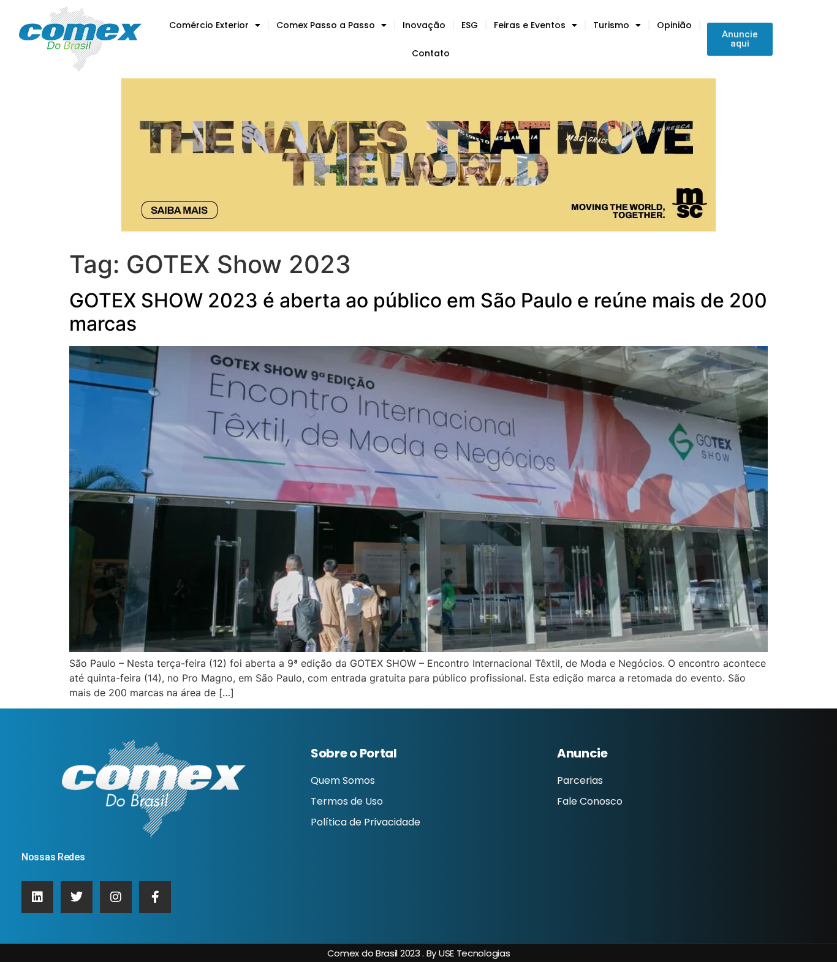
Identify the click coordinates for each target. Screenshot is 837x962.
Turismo (611, 25)
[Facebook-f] (155, 897)
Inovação (424, 25)
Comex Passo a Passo (325, 25)
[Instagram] (116, 897)
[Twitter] (77, 897)
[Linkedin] (37, 897)
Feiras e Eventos (530, 25)
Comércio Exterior (209, 25)
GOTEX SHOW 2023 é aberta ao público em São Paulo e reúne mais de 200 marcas (418, 312)
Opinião (674, 25)
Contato (431, 53)
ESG (469, 25)
